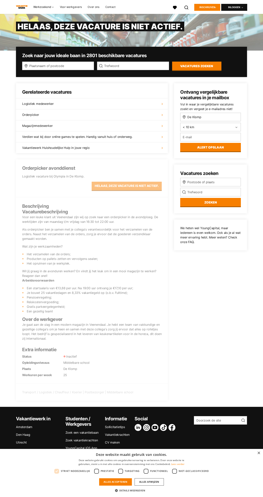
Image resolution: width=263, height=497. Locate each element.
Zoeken (210, 202)
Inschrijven (207, 7)
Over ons (93, 6)
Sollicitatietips (115, 427)
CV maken (112, 442)
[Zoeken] (186, 7)
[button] (131, 490)
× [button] (258, 453)
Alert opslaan (210, 147)
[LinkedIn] (139, 427)
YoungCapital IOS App (81, 448)
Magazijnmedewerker (37, 126)
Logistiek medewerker (38, 104)
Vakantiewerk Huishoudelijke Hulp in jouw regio (56, 148)
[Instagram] (147, 427)
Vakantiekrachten (117, 435)
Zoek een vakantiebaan (82, 432)
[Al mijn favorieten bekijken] (175, 7)
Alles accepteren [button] (115, 481)
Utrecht (21, 442)
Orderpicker (30, 115)
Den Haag (23, 435)
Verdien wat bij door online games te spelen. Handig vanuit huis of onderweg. (77, 137)
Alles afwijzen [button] (149, 481)
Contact (110, 6)
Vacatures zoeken (196, 66)
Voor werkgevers (71, 6)
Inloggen (234, 7)
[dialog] (131, 473)
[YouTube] (156, 427)
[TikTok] (164, 427)
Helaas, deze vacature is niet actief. (127, 186)
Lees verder (177, 464)
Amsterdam (24, 427)
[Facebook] (172, 427)
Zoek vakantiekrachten (81, 440)
